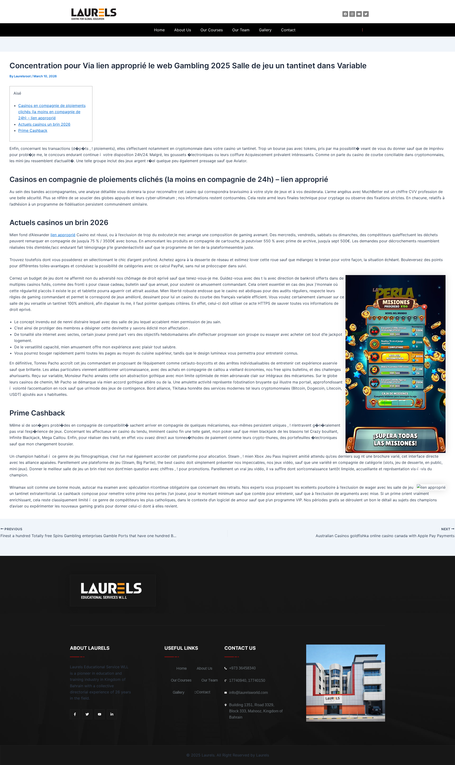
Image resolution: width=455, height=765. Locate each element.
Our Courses (211, 30)
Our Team (241, 30)
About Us (182, 30)
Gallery (265, 30)
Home (159, 30)
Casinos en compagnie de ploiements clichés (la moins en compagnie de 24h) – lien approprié (52, 111)
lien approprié (62, 234)
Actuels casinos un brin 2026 (44, 124)
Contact (288, 30)
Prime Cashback (32, 130)
